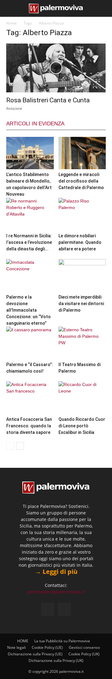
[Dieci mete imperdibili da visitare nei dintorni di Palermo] (82, 275)
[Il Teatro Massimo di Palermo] (82, 343)
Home (11, 23)
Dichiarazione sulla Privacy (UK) (56, 660)
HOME (22, 641)
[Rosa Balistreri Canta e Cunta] (56, 68)
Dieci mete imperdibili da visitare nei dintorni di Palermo (81, 304)
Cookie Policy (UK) (84, 654)
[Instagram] (64, 609)
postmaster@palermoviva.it (56, 592)
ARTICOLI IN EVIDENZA (35, 124)
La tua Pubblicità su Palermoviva (62, 641)
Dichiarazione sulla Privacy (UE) (35, 654)
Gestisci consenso (84, 647)
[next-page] (20, 446)
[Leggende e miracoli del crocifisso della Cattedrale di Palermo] (82, 153)
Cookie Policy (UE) (47, 647)
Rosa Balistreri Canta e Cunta (48, 100)
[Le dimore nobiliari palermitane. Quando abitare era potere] (82, 214)
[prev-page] (10, 446)
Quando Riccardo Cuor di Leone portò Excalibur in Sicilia (81, 426)
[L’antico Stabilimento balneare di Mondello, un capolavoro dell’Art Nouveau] (30, 153)
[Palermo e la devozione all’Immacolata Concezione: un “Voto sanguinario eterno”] (30, 275)
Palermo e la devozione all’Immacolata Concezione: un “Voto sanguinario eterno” (28, 310)
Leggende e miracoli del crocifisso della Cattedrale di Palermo (81, 181)
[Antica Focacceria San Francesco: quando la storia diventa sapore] (30, 397)
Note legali (16, 647)
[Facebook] (47, 609)
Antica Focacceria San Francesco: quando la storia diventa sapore (29, 426)
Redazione (14, 108)
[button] (10, 8)
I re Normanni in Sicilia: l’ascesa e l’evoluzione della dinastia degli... (29, 242)
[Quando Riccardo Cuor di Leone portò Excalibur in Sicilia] (82, 397)
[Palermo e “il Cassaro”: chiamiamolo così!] (30, 343)
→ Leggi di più (56, 571)
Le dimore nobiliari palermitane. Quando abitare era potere (79, 242)
